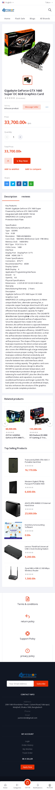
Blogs (32, 18)
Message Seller (31, 107)
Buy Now (23, 161)
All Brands (45, 18)
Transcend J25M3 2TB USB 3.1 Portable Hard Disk (37, 461)
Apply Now (27, 767)
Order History (27, 745)
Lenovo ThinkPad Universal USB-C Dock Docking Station (36, 548)
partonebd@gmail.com (27, 718)
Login (27, 741)
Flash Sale (20, 18)
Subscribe (41, 683)
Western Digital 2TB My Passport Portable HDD (35, 482)
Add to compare (33, 169)
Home (7, 18)
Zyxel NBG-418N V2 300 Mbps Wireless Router (37, 569)
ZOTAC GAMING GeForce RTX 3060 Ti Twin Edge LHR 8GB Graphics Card (15, 436)
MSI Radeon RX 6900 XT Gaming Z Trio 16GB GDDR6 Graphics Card (39, 436)
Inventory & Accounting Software (34, 526)
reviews (26, 196)
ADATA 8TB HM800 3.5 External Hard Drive (37, 504)
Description (10, 196)
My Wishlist (27, 749)
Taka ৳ (48, 2)
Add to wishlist (12, 169)
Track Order (27, 753)
